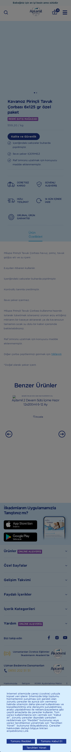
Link (26, 731)
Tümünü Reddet (20, 741)
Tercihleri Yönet (36, 747)
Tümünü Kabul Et (51, 741)
